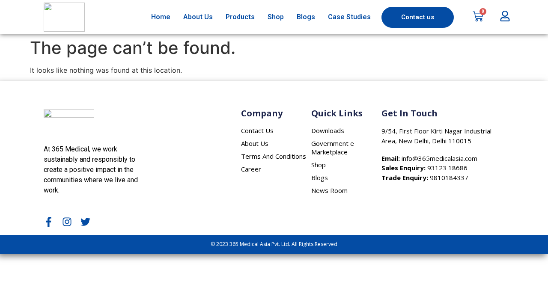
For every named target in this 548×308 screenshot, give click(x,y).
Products (240, 17)
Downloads (327, 130)
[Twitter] (85, 222)
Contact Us (257, 130)
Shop (276, 17)
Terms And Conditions (273, 156)
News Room (329, 190)
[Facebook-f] (49, 222)
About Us (198, 17)
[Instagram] (67, 222)
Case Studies (349, 17)
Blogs (306, 17)
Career (251, 169)
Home (160, 17)
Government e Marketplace (332, 147)
